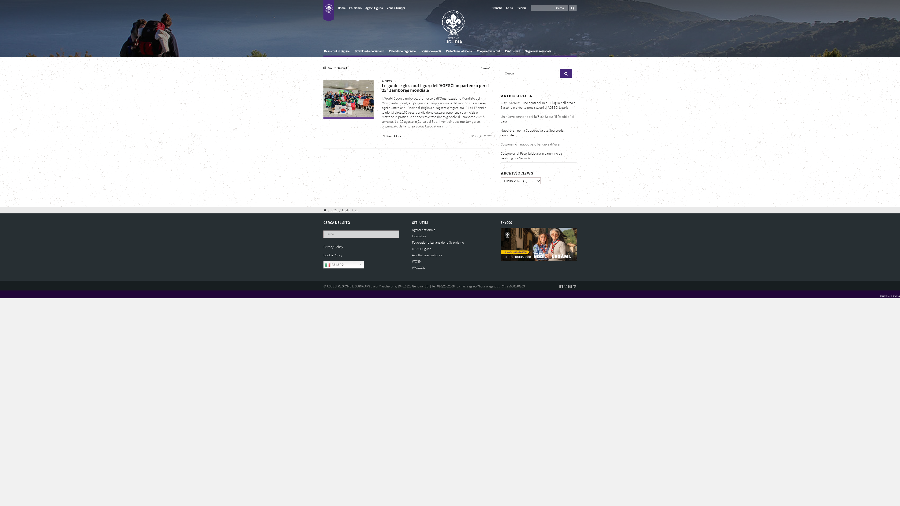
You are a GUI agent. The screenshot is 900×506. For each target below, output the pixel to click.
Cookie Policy (332, 255)
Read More (393, 136)
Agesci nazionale (423, 230)
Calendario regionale (402, 51)
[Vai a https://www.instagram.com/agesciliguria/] (565, 286)
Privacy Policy (333, 247)
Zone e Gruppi (396, 8)
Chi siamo (355, 8)
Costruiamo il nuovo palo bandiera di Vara (530, 144)
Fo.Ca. (510, 8)
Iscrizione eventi (431, 51)
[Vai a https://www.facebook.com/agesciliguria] (561, 286)
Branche (496, 8)
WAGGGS (418, 268)
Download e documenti (369, 51)
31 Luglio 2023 (481, 136)
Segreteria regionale (538, 51)
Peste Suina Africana (459, 51)
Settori (522, 8)
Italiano (337, 265)
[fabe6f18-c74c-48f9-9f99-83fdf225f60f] (348, 98)
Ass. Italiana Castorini (427, 255)
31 (356, 210)
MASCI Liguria (421, 249)
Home (341, 8)
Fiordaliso (419, 236)
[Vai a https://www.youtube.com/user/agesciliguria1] (570, 286)
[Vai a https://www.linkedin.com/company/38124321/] (574, 286)
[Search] (573, 8)
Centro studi (512, 51)
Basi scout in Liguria (337, 51)
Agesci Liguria (374, 8)
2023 (334, 210)
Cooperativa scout (488, 51)
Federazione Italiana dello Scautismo (438, 242)
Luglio (346, 210)
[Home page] (328, 13)
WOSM (417, 261)
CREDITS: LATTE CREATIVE (890, 296)
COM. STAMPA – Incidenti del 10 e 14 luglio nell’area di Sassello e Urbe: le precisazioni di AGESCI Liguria (538, 105)
